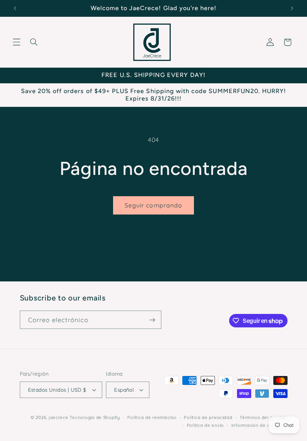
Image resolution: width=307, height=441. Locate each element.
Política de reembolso (151, 417)
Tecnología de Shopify (95, 417)
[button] (16, 42)
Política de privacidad (208, 417)
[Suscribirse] (152, 320)
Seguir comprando (153, 205)
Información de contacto (259, 425)
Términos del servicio (263, 417)
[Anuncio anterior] (15, 8)
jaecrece (59, 417)
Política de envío (205, 425)
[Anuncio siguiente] (292, 8)
